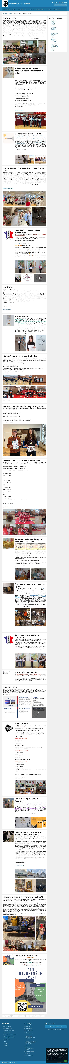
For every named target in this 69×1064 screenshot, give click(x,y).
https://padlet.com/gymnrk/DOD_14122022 (30, 965)
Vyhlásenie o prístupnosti (9, 1030)
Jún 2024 (52, 47)
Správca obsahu (7, 1026)
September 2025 (54, 33)
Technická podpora (8, 1028)
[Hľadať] (66, 4)
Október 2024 (54, 45)
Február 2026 (53, 27)
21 (15, 1016)
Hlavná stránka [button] (6, 9)
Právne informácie (7, 1032)
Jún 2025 (52, 35)
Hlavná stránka (7, 13)
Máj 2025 (53, 36)
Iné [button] (25, 9)
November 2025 (54, 30)
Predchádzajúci (8, 1016)
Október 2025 (54, 32)
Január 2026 (53, 28)
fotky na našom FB (7, 309)
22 (18, 1016)
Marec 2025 (53, 39)
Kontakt (5, 1043)
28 (35, 1016)
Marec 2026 (53, 26)
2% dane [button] (32, 9)
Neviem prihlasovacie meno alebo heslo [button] (56, 1029)
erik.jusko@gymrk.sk (30, 1051)
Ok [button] (65, 1061)
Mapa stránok (7, 1039)
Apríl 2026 (53, 24)
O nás (5, 1041)
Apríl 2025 (53, 38)
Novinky (30, 13)
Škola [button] (13, 9)
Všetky (52, 50)
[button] (56, 2)
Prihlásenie (64, 2)
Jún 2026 (52, 22)
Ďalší (41, 1016)
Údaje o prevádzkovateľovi (9, 1037)
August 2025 (53, 34)
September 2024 (54, 46)
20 (12, 1016)
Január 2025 (53, 41)
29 (38, 1016)
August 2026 (53, 21)
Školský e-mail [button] (57, 9)
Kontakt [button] (49, 9)
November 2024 (54, 44)
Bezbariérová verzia (7, 1062)
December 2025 (54, 29)
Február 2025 (53, 40)
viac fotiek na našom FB (19, 110)
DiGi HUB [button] (20, 9)
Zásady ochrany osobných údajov (11, 1034)
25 (26, 1016)
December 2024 (54, 43)
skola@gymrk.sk (29, 1028)
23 (21, 1016)
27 (32, 1016)
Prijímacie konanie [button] (40, 9)
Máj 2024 (53, 49)
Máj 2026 (53, 23)
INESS (41, 140)
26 (29, 1016)
